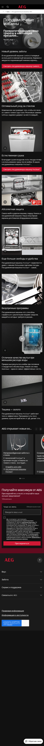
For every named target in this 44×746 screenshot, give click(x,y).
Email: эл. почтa (9, 507)
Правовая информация (13, 610)
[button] (20, 478)
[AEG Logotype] (9, 560)
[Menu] (2, 6)
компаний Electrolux (28, 522)
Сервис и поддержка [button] (11, 587)
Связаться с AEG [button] (9, 595)
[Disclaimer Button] (5, 99)
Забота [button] (5, 579)
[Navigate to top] (39, 560)
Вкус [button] (4, 571)
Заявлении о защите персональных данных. (23, 538)
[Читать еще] (3, 11)
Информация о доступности (15, 615)
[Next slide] (40, 429)
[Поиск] (7, 6)
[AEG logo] (22, 6)
